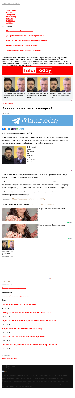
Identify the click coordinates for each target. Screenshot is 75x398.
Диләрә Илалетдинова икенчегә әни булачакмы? (25, 36)
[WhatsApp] (17, 129)
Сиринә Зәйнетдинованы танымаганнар (22, 45)
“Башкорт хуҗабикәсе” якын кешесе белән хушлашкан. (29, 344)
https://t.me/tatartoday (42, 205)
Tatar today (6, 281)
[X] (12, 129)
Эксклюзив (11, 10)
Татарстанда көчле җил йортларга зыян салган (24, 50)
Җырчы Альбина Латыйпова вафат (19, 31)
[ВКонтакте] (3, 129)
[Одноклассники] (6, 129)
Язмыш (9, 19)
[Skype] (20, 129)
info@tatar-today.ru (9, 359)
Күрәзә (9, 12)
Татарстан (10, 15)
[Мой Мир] (9, 129)
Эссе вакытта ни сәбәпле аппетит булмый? (23, 336)
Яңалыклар (11, 17)
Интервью (10, 21)
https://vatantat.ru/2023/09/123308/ (28, 199)
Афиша (9, 23)
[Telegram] (22, 129)
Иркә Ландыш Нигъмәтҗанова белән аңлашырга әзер (26, 41)
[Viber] (14, 129)
